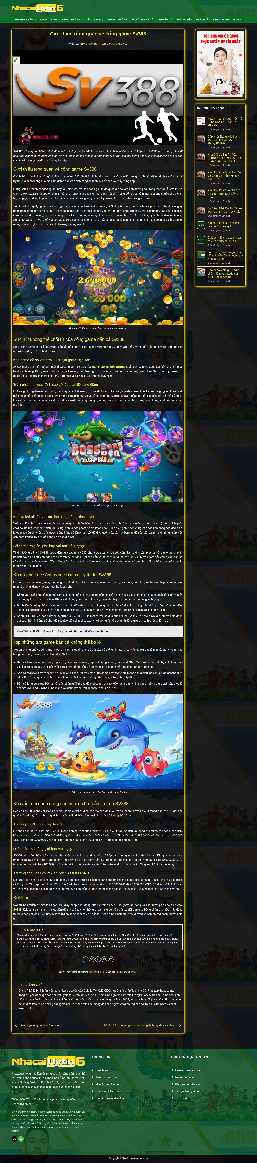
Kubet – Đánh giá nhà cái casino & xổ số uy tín (223, 224)
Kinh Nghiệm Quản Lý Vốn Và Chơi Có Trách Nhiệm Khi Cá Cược (224, 176)
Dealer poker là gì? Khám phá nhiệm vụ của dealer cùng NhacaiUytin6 (223, 273)
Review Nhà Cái (118, 19)
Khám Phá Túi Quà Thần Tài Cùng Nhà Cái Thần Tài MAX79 (225, 122)
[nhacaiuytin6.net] (37, 8)
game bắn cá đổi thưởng (108, 366)
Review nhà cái (96, 971)
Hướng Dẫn (184, 19)
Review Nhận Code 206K (31, 19)
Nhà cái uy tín (81, 19)
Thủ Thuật (203, 19)
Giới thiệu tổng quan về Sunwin (39, 1025)
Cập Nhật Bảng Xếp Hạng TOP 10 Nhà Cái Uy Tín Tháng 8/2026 (224, 140)
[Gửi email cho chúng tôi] (14, 1139)
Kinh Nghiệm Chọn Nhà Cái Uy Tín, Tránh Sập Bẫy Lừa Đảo (225, 194)
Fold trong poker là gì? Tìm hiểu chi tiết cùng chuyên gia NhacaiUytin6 (225, 255)
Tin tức (99, 19)
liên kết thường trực (126, 971)
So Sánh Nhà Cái (143, 19)
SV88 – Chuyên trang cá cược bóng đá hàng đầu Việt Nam (140, 1025)
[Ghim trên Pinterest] (104, 959)
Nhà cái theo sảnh (226, 19)
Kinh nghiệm (59, 19)
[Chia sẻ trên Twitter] (92, 959)
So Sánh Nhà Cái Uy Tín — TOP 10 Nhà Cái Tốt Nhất (225, 210)
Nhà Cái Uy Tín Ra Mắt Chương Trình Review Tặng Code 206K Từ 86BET (225, 158)
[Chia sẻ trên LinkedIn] (111, 959)
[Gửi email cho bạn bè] (98, 959)
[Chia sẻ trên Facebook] (85, 959)
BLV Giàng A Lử (119, 44)
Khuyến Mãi (165, 19)
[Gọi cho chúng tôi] (21, 1139)
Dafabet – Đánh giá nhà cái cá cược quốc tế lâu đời (224, 239)
